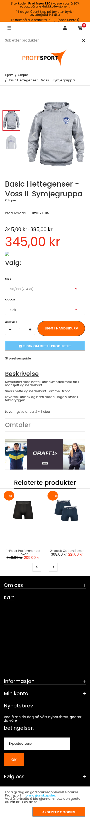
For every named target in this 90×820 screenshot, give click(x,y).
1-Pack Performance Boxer (23, 552)
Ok (13, 759)
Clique (10, 200)
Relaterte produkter (45, 482)
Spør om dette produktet (47, 346)
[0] (80, 28)
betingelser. (19, 727)
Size (8, 279)
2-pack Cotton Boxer (67, 550)
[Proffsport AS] (45, 58)
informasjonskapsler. (39, 795)
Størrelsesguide (18, 358)
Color (10, 299)
